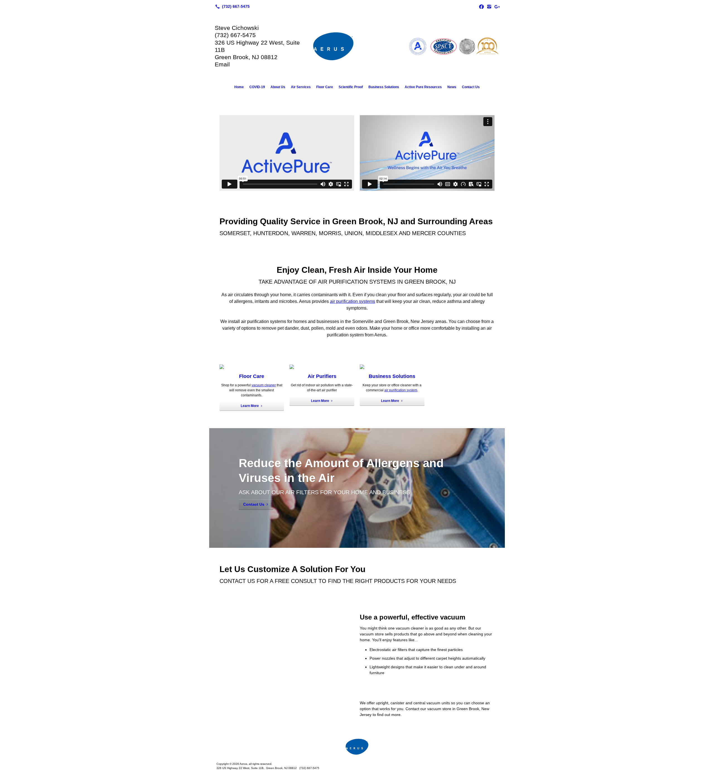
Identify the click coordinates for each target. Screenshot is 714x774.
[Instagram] (489, 6)
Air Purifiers (322, 376)
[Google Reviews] (497, 6)
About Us (278, 87)
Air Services (301, 87)
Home (239, 87)
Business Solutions (383, 87)
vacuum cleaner (264, 385)
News (451, 87)
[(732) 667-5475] (231, 6)
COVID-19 (257, 87)
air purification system (400, 390)
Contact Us (471, 87)
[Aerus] (357, 747)
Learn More (250, 406)
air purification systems (352, 301)
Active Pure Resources (423, 87)
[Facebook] (481, 6)
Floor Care (324, 87)
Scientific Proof (351, 87)
